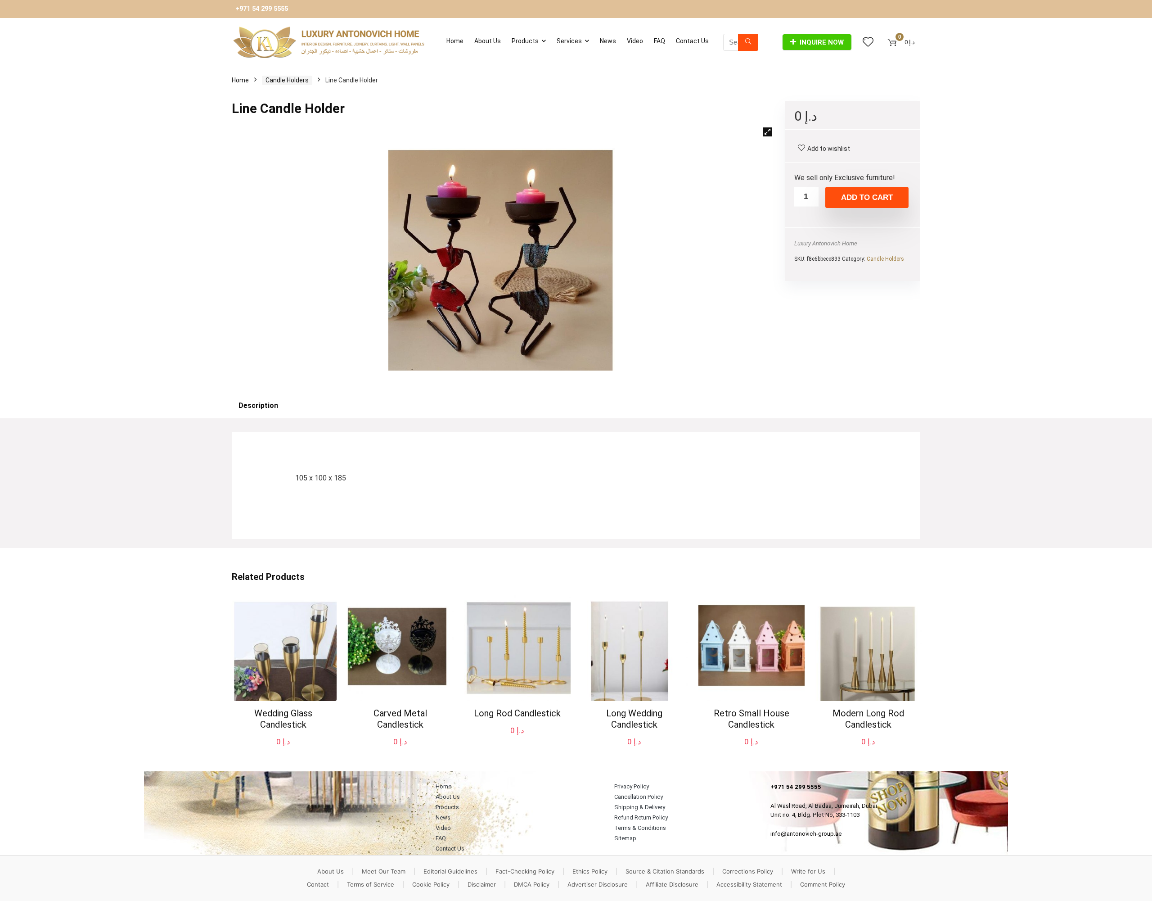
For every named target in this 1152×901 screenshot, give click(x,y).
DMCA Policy (531, 884)
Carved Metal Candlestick (400, 719)
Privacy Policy (631, 786)
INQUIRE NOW (822, 42)
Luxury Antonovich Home (825, 243)
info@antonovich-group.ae (806, 833)
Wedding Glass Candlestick (283, 719)
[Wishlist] (868, 42)
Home (455, 41)
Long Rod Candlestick (517, 713)
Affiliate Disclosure (672, 884)
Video (635, 41)
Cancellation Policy (638, 796)
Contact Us (692, 41)
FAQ (659, 41)
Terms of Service (370, 884)
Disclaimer (482, 884)
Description (258, 405)
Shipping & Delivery (639, 807)
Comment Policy (822, 884)
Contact (318, 884)
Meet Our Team (383, 871)
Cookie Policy (431, 884)
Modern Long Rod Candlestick (868, 719)
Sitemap (625, 838)
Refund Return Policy (641, 817)
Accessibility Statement (749, 884)
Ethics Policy (590, 871)
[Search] (748, 42)
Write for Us (808, 871)
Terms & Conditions (640, 827)
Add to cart (867, 197)
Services (569, 41)
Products (525, 41)
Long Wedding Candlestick (634, 719)
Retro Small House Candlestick (751, 719)
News (608, 41)
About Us (487, 41)
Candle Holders (287, 80)
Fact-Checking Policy (524, 871)
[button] (767, 131)
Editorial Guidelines (450, 871)
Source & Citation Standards (665, 871)
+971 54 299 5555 (261, 9)
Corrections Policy (747, 871)
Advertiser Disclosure (597, 884)
